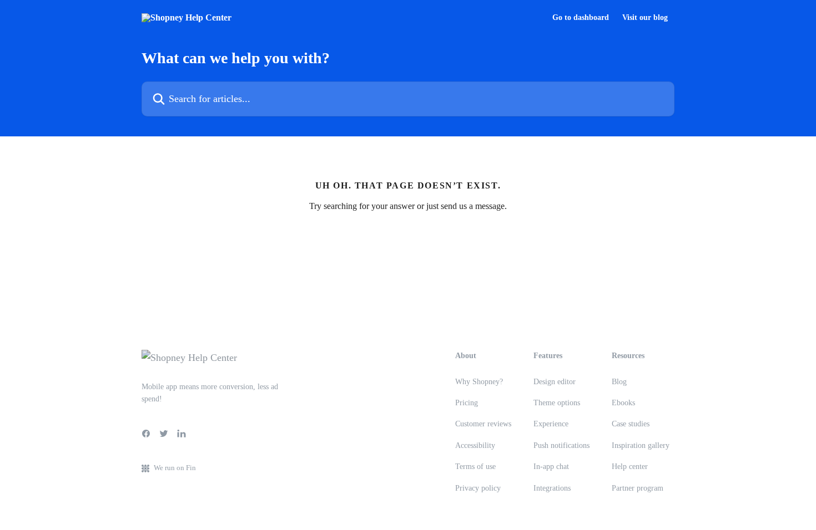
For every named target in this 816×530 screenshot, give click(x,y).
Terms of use (475, 466)
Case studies (630, 424)
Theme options (556, 403)
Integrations (552, 488)
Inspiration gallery (640, 445)
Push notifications (561, 445)
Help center (630, 466)
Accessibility (475, 445)
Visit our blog (645, 18)
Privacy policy (478, 488)
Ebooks (623, 403)
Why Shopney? (479, 382)
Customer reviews (483, 424)
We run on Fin (175, 467)
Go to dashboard (580, 18)
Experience (550, 424)
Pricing (466, 403)
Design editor (554, 382)
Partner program (637, 488)
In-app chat (551, 466)
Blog (619, 382)
